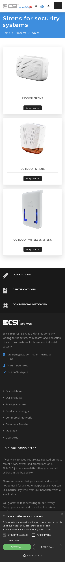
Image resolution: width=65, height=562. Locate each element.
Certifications (24, 289)
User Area (12, 437)
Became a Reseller (17, 424)
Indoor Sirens (32, 98)
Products (21, 33)
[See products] (32, 67)
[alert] (32, 536)
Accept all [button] (17, 547)
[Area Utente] (42, 6)
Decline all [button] (47, 547)
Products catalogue (18, 411)
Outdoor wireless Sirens (32, 239)
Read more (45, 529)
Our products (14, 397)
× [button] (61, 513)
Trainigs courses (16, 404)
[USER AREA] (48, 6)
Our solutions (14, 391)
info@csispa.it (19, 372)
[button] (32, 556)
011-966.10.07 (19, 365)
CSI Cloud (11, 431)
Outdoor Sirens (32, 169)
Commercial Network (29, 304)
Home (6, 33)
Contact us (21, 274)
